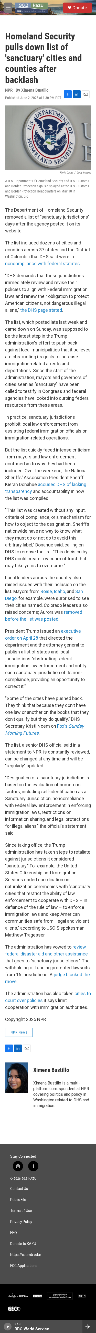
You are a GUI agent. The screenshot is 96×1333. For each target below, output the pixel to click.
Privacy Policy (21, 1222)
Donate (79, 7)
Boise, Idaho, (53, 591)
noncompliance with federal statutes (42, 263)
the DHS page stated (41, 310)
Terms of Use (21, 1211)
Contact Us (19, 1189)
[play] (8, 1326)
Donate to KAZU (23, 1244)
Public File (18, 1200)
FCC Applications (23, 1266)
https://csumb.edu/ (25, 1255)
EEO (13, 1233)
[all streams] (89, 1326)
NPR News (18, 1032)
